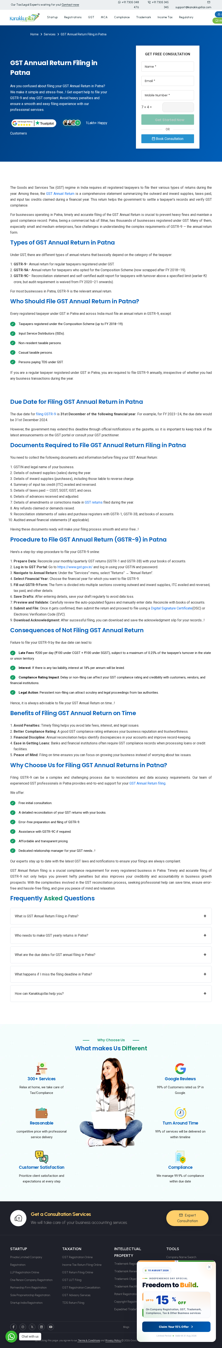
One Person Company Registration (31, 1280)
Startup (52, 17)
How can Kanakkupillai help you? (110, 993)
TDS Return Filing (73, 1302)
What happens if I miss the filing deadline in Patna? (110, 974)
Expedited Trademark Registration (136, 1309)
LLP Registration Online (24, 1272)
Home (34, 34)
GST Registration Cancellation (81, 1287)
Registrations (73, 17)
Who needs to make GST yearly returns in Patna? (110, 935)
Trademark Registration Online (133, 1263)
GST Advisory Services (76, 1295)
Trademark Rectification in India (134, 1286)
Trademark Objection (127, 1279)
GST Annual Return (60, 194)
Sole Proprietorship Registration (30, 1295)
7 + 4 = (146, 107)
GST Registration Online (77, 1257)
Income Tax (165, 17)
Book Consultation (169, 139)
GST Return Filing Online (77, 1272)
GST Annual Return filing (147, 783)
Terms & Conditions (88, 1340)
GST (91, 17)
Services (50, 34)
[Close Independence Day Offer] (209, 1267)
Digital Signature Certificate (171, 608)
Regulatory (186, 17)
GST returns (94, 502)
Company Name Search (181, 1257)
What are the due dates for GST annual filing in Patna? (110, 954)
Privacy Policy (113, 1340)
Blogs (126, 1326)
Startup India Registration (26, 1302)
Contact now (70, 4)
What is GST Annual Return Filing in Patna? (110, 916)
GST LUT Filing (72, 1280)
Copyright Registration (128, 1301)
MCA (104, 17)
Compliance (122, 17)
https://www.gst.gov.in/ (75, 567)
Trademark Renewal (127, 1271)
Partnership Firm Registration (28, 1287)
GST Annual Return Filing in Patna (83, 34)
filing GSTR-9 (46, 414)
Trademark (143, 17)
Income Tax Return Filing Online (81, 1264)
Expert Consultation (187, 1218)
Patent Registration (126, 1294)
